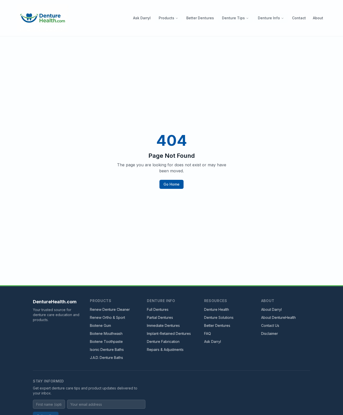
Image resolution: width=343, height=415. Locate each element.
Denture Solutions (219, 317)
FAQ (207, 333)
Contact (299, 18)
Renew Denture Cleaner (110, 309)
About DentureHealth (278, 317)
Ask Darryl (142, 18)
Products (166, 18)
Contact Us (270, 325)
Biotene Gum (100, 325)
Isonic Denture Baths (107, 349)
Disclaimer (269, 333)
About (318, 18)
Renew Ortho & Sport (107, 317)
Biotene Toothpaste (106, 341)
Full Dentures (157, 309)
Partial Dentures (160, 317)
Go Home (171, 184)
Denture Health (216, 309)
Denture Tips (233, 18)
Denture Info (269, 18)
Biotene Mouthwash (106, 333)
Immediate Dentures (163, 325)
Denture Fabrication (163, 341)
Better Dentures (200, 18)
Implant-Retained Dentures (169, 333)
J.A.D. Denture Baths (106, 357)
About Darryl (271, 309)
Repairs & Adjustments (165, 349)
